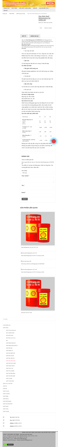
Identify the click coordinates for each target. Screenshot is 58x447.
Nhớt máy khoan (10, 355)
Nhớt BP (5, 388)
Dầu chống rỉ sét (10, 332)
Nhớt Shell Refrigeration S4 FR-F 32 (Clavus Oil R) (32, 255)
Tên (23, 185)
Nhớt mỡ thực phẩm (11, 363)
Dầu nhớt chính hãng (25, 8)
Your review (25, 175)
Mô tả (24, 36)
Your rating (24, 170)
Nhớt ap (5, 386)
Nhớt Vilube (6, 411)
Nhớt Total (5, 408)
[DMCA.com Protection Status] (8, 444)
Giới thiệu (14, 8)
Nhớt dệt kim (9, 348)
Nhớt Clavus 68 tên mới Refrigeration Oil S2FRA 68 (32, 263)
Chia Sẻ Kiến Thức (44, 8)
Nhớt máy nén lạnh (20, 13)
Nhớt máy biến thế (10, 353)
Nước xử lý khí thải (7, 383)
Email (24, 192)
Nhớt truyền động (10, 373)
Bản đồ (35, 8)
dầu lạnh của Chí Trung (26, 312)
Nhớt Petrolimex (7, 401)
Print (41, 28)
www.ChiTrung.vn (12, 440)
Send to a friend (48, 28)
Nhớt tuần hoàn (10, 381)
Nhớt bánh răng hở (10, 343)
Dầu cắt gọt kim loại (11, 330)
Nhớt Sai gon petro (7, 403)
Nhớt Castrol (6, 393)
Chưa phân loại (6, 325)
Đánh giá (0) (34, 36)
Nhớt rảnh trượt (10, 365)
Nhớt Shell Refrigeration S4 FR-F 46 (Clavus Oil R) (32, 272)
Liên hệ (5, 10)
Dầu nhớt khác (9, 335)
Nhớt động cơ (9, 350)
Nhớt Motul (6, 398)
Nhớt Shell (11, 13)
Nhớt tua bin (9, 378)
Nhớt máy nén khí (10, 358)
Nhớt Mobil (5, 396)
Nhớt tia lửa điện (10, 370)
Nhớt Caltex (6, 391)
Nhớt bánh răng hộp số (11, 345)
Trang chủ (6, 8)
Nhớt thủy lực (9, 368)
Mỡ (7, 340)
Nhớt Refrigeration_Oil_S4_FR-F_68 (29, 247)
